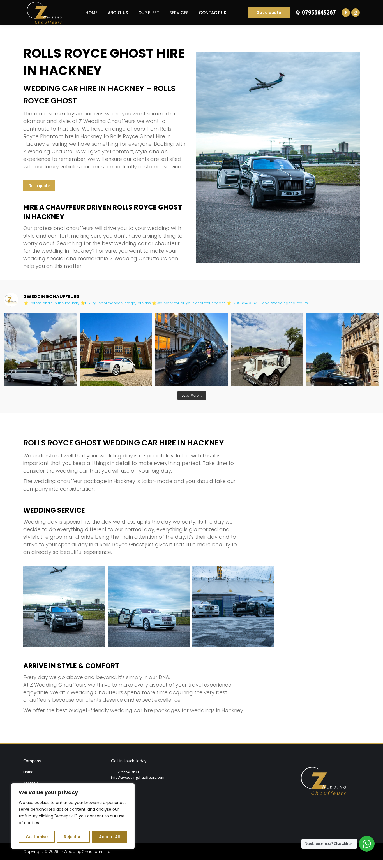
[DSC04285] (233, 606)
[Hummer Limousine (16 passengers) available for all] (40, 349)
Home (28, 771)
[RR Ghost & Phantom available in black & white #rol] (342, 349)
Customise (37, 837)
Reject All (73, 837)
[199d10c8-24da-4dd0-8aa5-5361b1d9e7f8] (149, 606)
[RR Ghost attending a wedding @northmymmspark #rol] (116, 349)
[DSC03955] (64, 606)
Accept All (109, 837)
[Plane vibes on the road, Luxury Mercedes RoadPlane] (191, 349)
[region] (73, 816)
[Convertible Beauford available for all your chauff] (267, 349)
